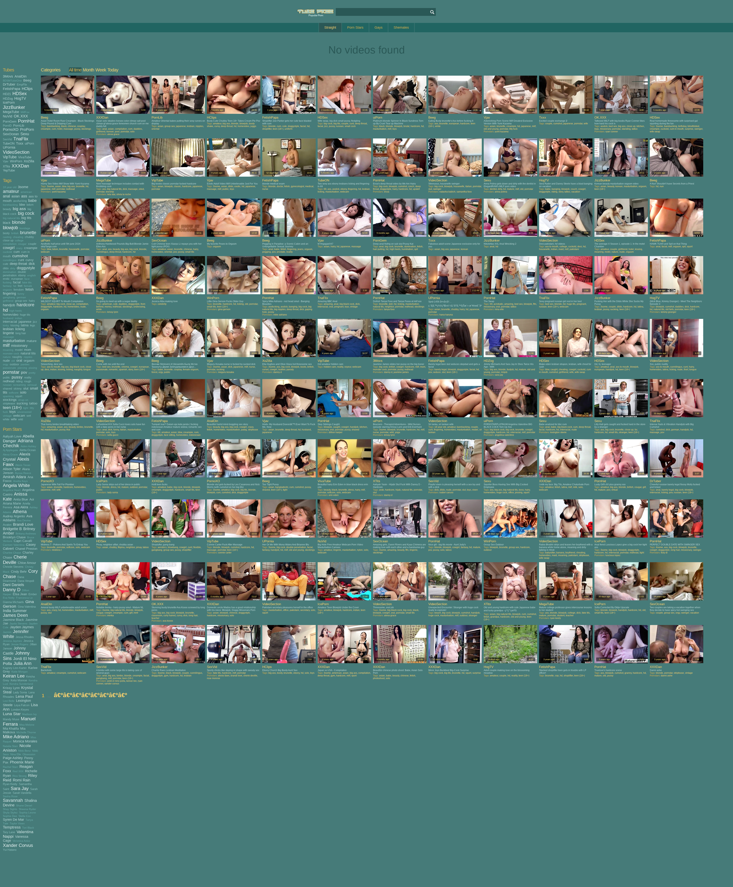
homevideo (10, 314)
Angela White (16, 485)
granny (628, 673)
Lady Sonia (20, 692)
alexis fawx (223, 675)
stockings (10, 399)
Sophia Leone (27, 812)
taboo (146, 547)
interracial (10, 321)
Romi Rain (21, 780)
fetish (29, 289)
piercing (22, 367)
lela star (111, 194)
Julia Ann (22, 663)
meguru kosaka (226, 372)
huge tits (25, 314)
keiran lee (131, 681)
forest (154, 372)
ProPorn (27, 129)
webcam (19, 415)
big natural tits (11, 218)
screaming (19, 384)
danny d (277, 372)
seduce (437, 372)
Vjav (5, 161)
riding (19, 381)
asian (15, 196)
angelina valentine (504, 435)
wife (14, 419)
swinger (698, 129)
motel (607, 252)
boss (521, 489)
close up (8, 240)
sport (354, 675)
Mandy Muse (11, 719)
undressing (139, 306)
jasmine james (401, 372)
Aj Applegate (10, 450)
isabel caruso (446, 492)
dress (113, 487)
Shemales (401, 27)
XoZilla (29, 161)
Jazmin (7, 632)
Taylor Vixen (17, 823)
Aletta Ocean (27, 450)
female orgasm (190, 369)
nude (6, 360)
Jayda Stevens (18, 623)
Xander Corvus (18, 845)
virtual (614, 489)
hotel (59, 129)
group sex (21, 300)
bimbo (80, 427)
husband (8, 318)
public (6, 377)
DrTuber (9, 84)
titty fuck (513, 129)
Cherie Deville (15, 559)
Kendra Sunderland (21, 683)
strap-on (23, 400)
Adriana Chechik (18, 443)
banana (560, 552)
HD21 (7, 94)
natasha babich (447, 191)
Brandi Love (23, 524)
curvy (30, 260)
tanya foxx (389, 309)
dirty (12, 268)
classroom (157, 615)
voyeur (347, 366)
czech (411, 186)
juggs (253, 126)
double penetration (14, 273)
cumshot (20, 256)
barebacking (10, 204)
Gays (379, 27)
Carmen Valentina (13, 544)
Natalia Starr (10, 746)
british (15, 233)
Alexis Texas (22, 465)
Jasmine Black (13, 619)
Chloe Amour (27, 562)
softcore (14, 392)
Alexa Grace (10, 454)
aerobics (162, 547)
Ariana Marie (12, 503)
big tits (26, 218)
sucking (22, 403)
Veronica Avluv (21, 840)
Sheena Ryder (27, 809)
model (19, 349)
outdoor (14, 364)
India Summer (15, 611)
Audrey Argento (14, 516)
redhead (8, 381)
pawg (244, 429)
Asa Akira (21, 507)
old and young (491, 129)
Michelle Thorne (26, 732)
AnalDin (21, 76)
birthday (682, 126)
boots (303, 366)
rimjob (504, 372)
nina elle (499, 309)
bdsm (30, 204)
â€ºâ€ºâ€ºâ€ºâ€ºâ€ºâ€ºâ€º (90, 695)
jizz (35, 321)
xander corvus (111, 683)
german (21, 297)
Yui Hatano (9, 849)
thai (68, 429)
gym (166, 675)
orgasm (29, 360)
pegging (266, 252)
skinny (18, 388)
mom (27, 349)
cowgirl (9, 248)
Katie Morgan (19, 671)
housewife (459, 186)
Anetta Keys (20, 481)
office (511, 492)
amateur (11, 191)
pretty (32, 372)
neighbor (389, 306)
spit (416, 249)
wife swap (655, 131)
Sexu (24, 134)
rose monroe (213, 678)
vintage (7, 415)
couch (574, 189)
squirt (18, 396)
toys (12, 412)
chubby (29, 237)
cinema (125, 366)
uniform (288, 129)
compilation (10, 244)
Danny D (11, 589)
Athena (20, 511)
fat (14, 286)
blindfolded (693, 126)
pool (117, 131)
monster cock (11, 353)
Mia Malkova (14, 730)
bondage (24, 228)
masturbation (14, 341)
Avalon (7, 524)
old (13, 360)
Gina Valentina (27, 606)
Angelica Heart (12, 490)
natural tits (28, 353)
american (26, 192)
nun (662, 186)
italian (468, 186)
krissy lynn (112, 312)
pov (24, 372)
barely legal (440, 369)
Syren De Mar (13, 820)
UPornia (9, 147)
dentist (493, 189)
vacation (575, 191)
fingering (9, 293)
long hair (20, 333)
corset (265, 369)
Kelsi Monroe (19, 680)
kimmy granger (668, 312)
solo (23, 392)
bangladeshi (281, 487)
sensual (32, 384)
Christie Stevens (13, 566)
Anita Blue (20, 499)
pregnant (339, 306)
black (6, 222)
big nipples (280, 309)
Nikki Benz (24, 750)
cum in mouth (677, 129)
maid (561, 249)
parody (290, 369)
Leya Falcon (21, 705)
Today (112, 69)
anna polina (501, 191)
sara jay (499, 375)
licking (20, 329)
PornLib (18, 125)
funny (21, 293)
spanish (123, 369)
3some (23, 187)
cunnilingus (9, 260)
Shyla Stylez (10, 812)
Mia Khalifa (11, 728)
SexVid (7, 139)
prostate (281, 252)
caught (554, 369)
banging (556, 189)
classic (177, 186)
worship (110, 191)
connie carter (225, 552)
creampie (30, 248)
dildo (6, 268)
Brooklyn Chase (14, 537)
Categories (51, 69)
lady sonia (112, 492)
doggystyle (26, 268)
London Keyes (20, 709)
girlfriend (8, 300)
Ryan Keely (10, 784)
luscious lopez (612, 555)
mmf (136, 612)
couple (32, 243)
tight (25, 408)
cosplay (81, 126)
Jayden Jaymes (22, 627)
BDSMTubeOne (12, 80)
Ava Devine (24, 520)
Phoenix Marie (22, 762)
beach (437, 612)
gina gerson (224, 309)
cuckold (7, 252)
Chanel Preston (26, 548)
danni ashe (666, 675)
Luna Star (12, 714)
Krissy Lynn (11, 688)
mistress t (57, 550)
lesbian (8, 329)
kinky (6, 325)
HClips (27, 89)
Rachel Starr (10, 767)
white (6, 419)
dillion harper (335, 432)
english (31, 275)
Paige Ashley (13, 758)
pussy (17, 377)
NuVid (7, 116)
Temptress (12, 827)
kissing (14, 325)
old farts (669, 309)
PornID (7, 125)
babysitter (550, 552)
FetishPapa (11, 89)
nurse (265, 189)
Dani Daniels (13, 585)
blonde (18, 222)
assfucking (20, 200)
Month (88, 69)
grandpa (494, 616)
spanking (8, 396)
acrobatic (498, 304)
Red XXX (18, 771)
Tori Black (28, 827)
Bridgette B (12, 529)
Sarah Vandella (22, 792)
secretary (305, 610)
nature (7, 357)
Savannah (13, 800)
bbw (22, 204)
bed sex (613, 126)
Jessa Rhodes (25, 637)
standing (626, 129)
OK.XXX (21, 116)
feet (20, 285)
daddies (138, 129)
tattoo (33, 403)
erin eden (334, 495)
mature (31, 341)
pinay (139, 547)
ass (24, 196)
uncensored (24, 412)
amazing (328, 304)
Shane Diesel (24, 805)
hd (5, 310)
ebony (22, 275)
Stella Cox (25, 816)
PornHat (26, 121)
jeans (300, 249)
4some (659, 547)
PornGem (9, 121)
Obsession (29, 754)
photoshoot (379, 678)
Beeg (27, 80)
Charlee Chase (12, 552)
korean (110, 131)
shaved (7, 388)
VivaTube (24, 157)
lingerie (8, 333)
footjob (510, 369)
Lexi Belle (9, 700)
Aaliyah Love (12, 436)
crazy (19, 248)
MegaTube (11, 112)
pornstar (11, 372)
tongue (87, 369)
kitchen (640, 126)
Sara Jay (20, 788)
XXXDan (20, 165)
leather (281, 369)
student (561, 615)
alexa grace (113, 134)
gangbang (9, 297)
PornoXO (11, 129)
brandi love (236, 675)
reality (27, 377)
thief (686, 369)
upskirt (416, 189)
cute (5, 263)
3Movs (8, 76)
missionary (19, 346)
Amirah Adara (14, 477)
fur (636, 429)
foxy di (664, 552)
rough (27, 381)
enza (386, 191)
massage (8, 337)
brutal (406, 126)
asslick (604, 126)
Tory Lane (9, 832)
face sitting (169, 435)
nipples (28, 357)
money (108, 306)
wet (29, 415)
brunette (28, 232)
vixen (475, 489)
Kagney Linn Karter (15, 667)
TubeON (9, 143)
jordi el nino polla (116, 681)
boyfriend (570, 552)
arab (381, 489)
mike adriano (280, 314)
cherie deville (250, 675)
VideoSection (16, 152)
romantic (113, 369)
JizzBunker (14, 107)
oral (19, 360)
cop (557, 675)
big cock (26, 213)
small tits (189, 252)
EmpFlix (22, 84)
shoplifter (267, 129)
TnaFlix (20, 138)
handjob (9, 305)
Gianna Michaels (13, 602)
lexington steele (558, 432)
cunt (21, 260)
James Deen (15, 615)
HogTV (20, 98)
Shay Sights (10, 809)
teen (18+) (12, 407)
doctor (280, 186)
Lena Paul (24, 696)
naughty (17, 356)
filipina (121, 547)
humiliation (407, 249)
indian (18, 318)
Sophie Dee (10, 816)
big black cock (347, 304)
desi (579, 246)
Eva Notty (9, 597)
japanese (25, 321)
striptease (9, 403)
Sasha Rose (10, 796)
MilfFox (25, 112)
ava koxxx (168, 620)
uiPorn (29, 143)
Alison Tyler (12, 469)
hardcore (25, 304)
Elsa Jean (20, 594)
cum (17, 251)
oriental (155, 129)
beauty (7, 209)
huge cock (501, 492)
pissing (33, 367)
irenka (110, 615)
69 (325, 189)
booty (6, 233)
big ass (19, 208)
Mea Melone (26, 724)
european (17, 278)
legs (32, 325)
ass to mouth (551, 246)
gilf (644, 487)
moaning (8, 349)
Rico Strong (19, 776)
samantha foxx (464, 191)
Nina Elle (15, 754)
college (19, 240)
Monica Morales (25, 741)
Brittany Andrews (26, 533)
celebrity (162, 304)
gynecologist (297, 186)
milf (6, 345)
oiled (141, 189)
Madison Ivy (29, 714)
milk (575, 487)
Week (100, 69)
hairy (32, 300)
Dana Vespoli (26, 580)
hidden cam (330, 366)
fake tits (26, 282)
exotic (237, 186)
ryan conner (611, 131)
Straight (330, 27)
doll (391, 304)
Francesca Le (24, 597)
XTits (6, 166)
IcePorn (9, 102)
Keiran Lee (14, 675)
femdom (19, 289)
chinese (72, 126)
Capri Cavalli (23, 541)
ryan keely (555, 618)
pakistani (574, 249)
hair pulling (379, 249)
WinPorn (16, 161)
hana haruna (446, 314)
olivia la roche (123, 194)
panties (25, 364)
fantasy (7, 286)
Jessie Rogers (19, 644)
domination (9, 272)
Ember (32, 594)
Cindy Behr (19, 571)
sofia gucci (112, 435)
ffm (534, 304)
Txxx (19, 143)
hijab (398, 489)
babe (32, 200)
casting (7, 237)
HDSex (19, 93)
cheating (18, 237)
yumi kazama (502, 131)
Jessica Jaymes (12, 641)
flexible (197, 547)
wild (20, 419)
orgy (5, 364)
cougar (22, 244)
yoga (397, 432)
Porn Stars (355, 27)
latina (24, 325)
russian (7, 384)
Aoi (31, 499)
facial (17, 282)
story (561, 191)
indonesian (195, 435)
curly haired (169, 615)
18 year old (9, 187)
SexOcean (11, 134)
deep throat (18, 264)
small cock (350, 126)
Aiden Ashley (28, 446)
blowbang (173, 547)
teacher (155, 618)
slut (25, 388)
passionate (9, 367)
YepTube (9, 170)
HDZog (8, 98)
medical (309, 186)
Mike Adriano (16, 736)
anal (6, 196)
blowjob (10, 227)
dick (32, 264)
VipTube (10, 157)
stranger (623, 432)
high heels (15, 310)
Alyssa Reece (23, 473)
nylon (360, 550)
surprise (689, 129)
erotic (6, 278)
